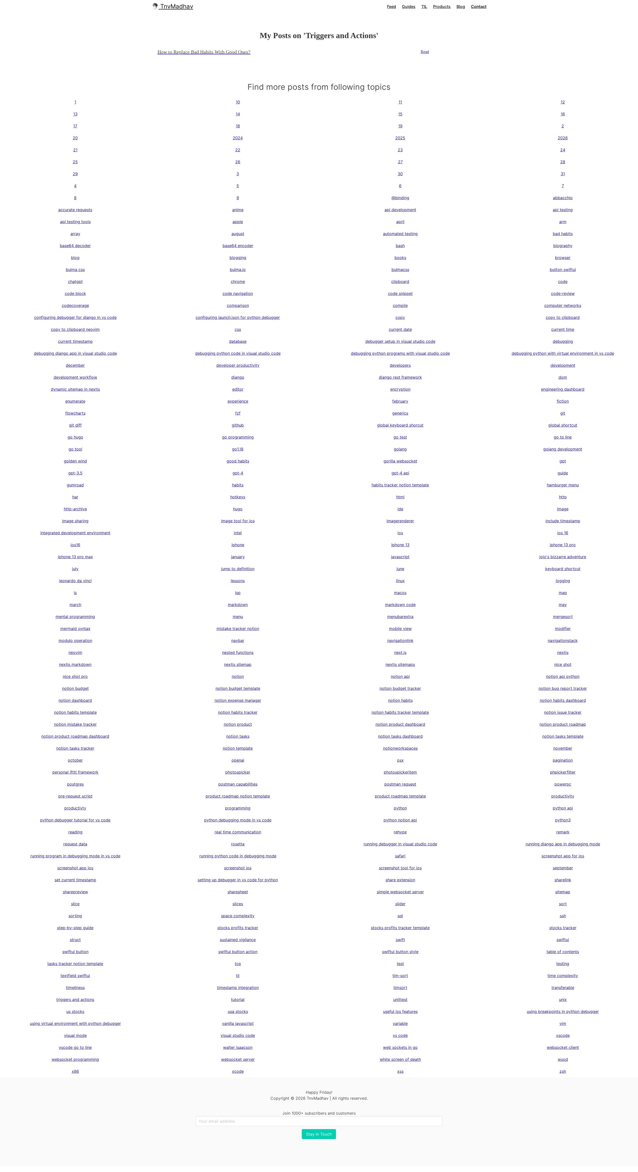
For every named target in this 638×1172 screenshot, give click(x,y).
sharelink (563, 879)
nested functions (237, 652)
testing (562, 963)
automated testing (400, 233)
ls (75, 592)
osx (400, 760)
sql (400, 915)
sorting (75, 915)
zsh (562, 1071)
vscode (563, 1035)
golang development (562, 449)
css (238, 329)
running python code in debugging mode (237, 855)
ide (400, 508)
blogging (238, 257)
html (400, 496)
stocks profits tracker (237, 927)
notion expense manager (238, 700)
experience (238, 401)
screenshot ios (237, 867)
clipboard (400, 281)
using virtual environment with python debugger (75, 1023)
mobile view (400, 628)
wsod (563, 1059)
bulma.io (238, 269)
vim (562, 1023)
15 (400, 113)
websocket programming (75, 1059)
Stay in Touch (319, 1134)
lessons (238, 580)
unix (563, 999)
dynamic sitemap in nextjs (75, 389)
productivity (562, 796)
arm (562, 221)
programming (237, 808)
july (75, 568)
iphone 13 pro (563, 544)
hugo (237, 508)
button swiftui (563, 269)
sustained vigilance (238, 939)
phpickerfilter (562, 772)
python (400, 808)
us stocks (75, 1011)
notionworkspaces (400, 748)
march (75, 604)
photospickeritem (400, 772)
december (75, 365)
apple (238, 221)
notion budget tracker (400, 688)
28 (562, 161)
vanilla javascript (238, 1023)
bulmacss (400, 269)
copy (400, 317)
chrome (238, 281)
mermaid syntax (75, 628)
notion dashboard (75, 700)
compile (400, 305)
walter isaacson (237, 1047)
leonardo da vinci (75, 580)
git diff (75, 425)
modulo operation (75, 640)
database (237, 341)
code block (75, 293)
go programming (238, 437)
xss (400, 1071)
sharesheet (238, 891)
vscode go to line (75, 1047)
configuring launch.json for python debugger (238, 317)
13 (75, 113)
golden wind (75, 460)
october (75, 760)
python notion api (400, 819)
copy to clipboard (563, 317)
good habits (238, 460)
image (562, 508)
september (563, 867)
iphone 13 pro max (75, 556)
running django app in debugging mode (563, 843)
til (237, 975)
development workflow (75, 377)
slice (75, 903)
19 (400, 125)
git (562, 413)
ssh (563, 915)
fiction (563, 401)
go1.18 (237, 449)
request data (75, 843)
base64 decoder (75, 245)
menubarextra (400, 616)
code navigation (238, 293)
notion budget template (238, 688)
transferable (563, 987)
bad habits (563, 233)
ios (400, 532)
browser (562, 257)
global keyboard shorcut (400, 425)
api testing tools (75, 221)
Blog (461, 6)
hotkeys (237, 496)
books (400, 257)
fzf (237, 413)
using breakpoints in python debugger (563, 1011)
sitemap (562, 891)
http (563, 496)
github (238, 425)
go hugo (75, 437)
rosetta (237, 843)
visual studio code (238, 1035)
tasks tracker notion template (75, 963)
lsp (237, 592)
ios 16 (562, 532)
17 (75, 125)
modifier (563, 628)
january (238, 556)
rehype (400, 831)
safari (400, 855)
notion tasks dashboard (400, 736)
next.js (400, 652)
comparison (238, 305)
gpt (562, 460)
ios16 (75, 544)
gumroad (75, 484)
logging (563, 580)
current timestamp (75, 341)
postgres (75, 784)
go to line (563, 437)
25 (75, 161)
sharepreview (75, 891)
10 (238, 101)
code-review (563, 293)
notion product (238, 724)
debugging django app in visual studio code (75, 353)
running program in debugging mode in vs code (75, 855)
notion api (400, 676)
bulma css (75, 269)
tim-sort (400, 975)
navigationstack (563, 640)
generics (400, 413)
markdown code (400, 604)
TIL (424, 6)
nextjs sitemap (237, 664)
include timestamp (563, 520)
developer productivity (237, 365)
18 (238, 125)
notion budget (75, 688)
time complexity (563, 975)
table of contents (563, 951)
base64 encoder (238, 245)
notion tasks (237, 736)
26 (237, 161)
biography (562, 245)
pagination (563, 760)
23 (400, 149)
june (400, 568)
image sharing (75, 520)
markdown (238, 604)
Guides (408, 6)
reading (75, 831)
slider (400, 903)
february (400, 401)
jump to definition (237, 568)
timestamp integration (238, 987)
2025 (400, 137)
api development (400, 209)
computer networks (562, 305)
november (562, 748)
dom (562, 377)
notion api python (562, 676)
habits (237, 484)
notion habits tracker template (400, 712)
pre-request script (75, 796)
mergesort (563, 616)
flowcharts (75, 413)
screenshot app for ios (563, 855)
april (400, 221)
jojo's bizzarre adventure (562, 556)
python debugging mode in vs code (237, 819)
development (563, 365)
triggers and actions (75, 999)
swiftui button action (237, 951)
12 (563, 101)
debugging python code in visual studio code (238, 353)
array (75, 233)
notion (238, 676)
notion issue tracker (562, 712)
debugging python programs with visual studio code (400, 353)
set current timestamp (75, 879)
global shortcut (562, 425)
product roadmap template (400, 796)
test (400, 963)
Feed (391, 6)
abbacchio (563, 197)
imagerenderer (400, 520)
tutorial (237, 999)
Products (442, 6)
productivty (75, 808)
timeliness (75, 987)
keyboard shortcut (562, 568)
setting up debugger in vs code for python (238, 879)
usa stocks (238, 1011)
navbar (237, 640)
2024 (238, 137)
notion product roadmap (563, 724)
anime (237, 209)
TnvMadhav (176, 6)
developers (400, 365)
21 (75, 149)
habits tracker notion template (400, 484)
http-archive (75, 508)
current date (400, 329)
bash (400, 245)
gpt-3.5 (75, 472)
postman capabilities (237, 784)
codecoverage (75, 305)
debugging (563, 341)
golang (400, 449)
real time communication (238, 831)
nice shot (562, 664)
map (563, 592)
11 (400, 101)
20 (75, 137)
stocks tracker (562, 927)
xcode (238, 1071)
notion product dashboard (400, 724)
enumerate (75, 401)
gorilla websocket (400, 460)
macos (400, 592)
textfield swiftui (75, 975)
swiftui (563, 939)
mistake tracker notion (238, 628)
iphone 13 (400, 544)
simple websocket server (400, 891)
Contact (478, 6)
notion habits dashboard (563, 700)
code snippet (400, 293)
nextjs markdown (75, 664)
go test (400, 437)
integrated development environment (75, 532)
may (563, 604)
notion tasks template (562, 736)
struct (75, 939)
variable (400, 1023)
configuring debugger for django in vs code (75, 317)
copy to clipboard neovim (75, 329)
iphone (238, 544)
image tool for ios (238, 520)
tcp (238, 963)
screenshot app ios (75, 867)
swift (400, 939)
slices (238, 903)
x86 (75, 1071)
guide (563, 472)
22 (237, 149)
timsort (400, 987)
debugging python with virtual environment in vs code (563, 353)
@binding (400, 197)
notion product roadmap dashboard (75, 736)
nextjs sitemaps (400, 664)
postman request (400, 784)
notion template (238, 748)
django (237, 377)
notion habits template (75, 712)
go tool (75, 449)
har (75, 496)
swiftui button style (400, 951)
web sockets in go (400, 1047)
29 (75, 173)
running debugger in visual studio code (400, 843)
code (562, 281)
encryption (400, 389)
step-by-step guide (75, 927)
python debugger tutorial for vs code (75, 819)
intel (238, 532)
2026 (563, 137)
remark (562, 831)
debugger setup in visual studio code (400, 341)
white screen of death (400, 1059)
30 (400, 173)
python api (563, 808)
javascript (400, 556)
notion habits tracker (237, 712)
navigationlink (400, 640)
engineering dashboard (562, 389)
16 (563, 113)
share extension (400, 879)
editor (237, 389)
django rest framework (400, 377)
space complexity (237, 915)
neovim (75, 652)
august (238, 233)
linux (400, 580)
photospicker (237, 772)
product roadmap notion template (238, 796)
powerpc (563, 784)
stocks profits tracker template (400, 927)
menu (238, 616)
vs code (400, 1035)
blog (75, 257)
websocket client (563, 1047)
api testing (563, 209)
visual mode (75, 1035)
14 (238, 113)
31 (563, 173)
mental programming (75, 616)
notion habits (400, 700)
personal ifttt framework (75, 772)
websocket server (238, 1059)
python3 (563, 819)
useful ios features (400, 1011)
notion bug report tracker (563, 688)
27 (400, 161)
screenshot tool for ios (400, 867)
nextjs (562, 652)
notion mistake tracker (75, 724)
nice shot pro (75, 676)
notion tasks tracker (75, 748)
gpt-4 (238, 472)
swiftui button (75, 951)
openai (238, 760)
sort (563, 903)
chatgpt (75, 281)
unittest (400, 999)
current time (562, 329)
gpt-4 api (400, 472)
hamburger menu (563, 484)
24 (562, 149)
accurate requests (75, 209)
